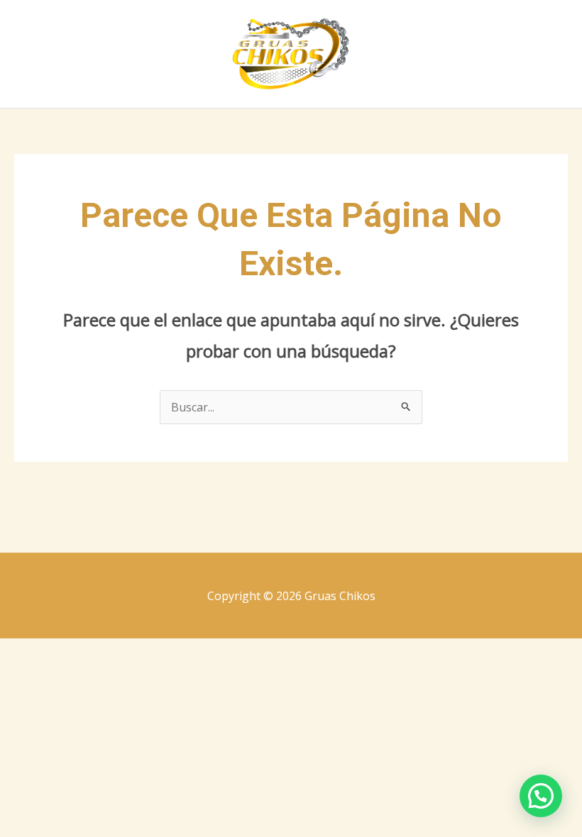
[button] (541, 796)
